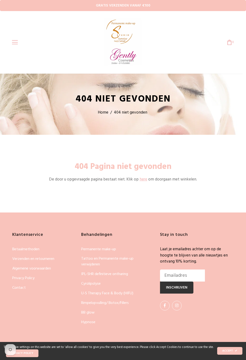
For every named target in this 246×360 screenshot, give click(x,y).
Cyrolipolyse (91, 284)
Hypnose (88, 322)
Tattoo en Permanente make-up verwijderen (107, 262)
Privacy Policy (23, 278)
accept (229, 350)
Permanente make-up (98, 249)
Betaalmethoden (25, 249)
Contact (19, 288)
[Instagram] (177, 305)
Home (103, 112)
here (143, 179)
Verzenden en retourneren (33, 259)
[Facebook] (165, 305)
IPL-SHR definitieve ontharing (104, 274)
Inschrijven (176, 287)
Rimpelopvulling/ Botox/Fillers (105, 303)
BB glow (88, 313)
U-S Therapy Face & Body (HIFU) (107, 293)
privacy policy (22, 353)
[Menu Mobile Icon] (15, 42)
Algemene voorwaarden (31, 269)
